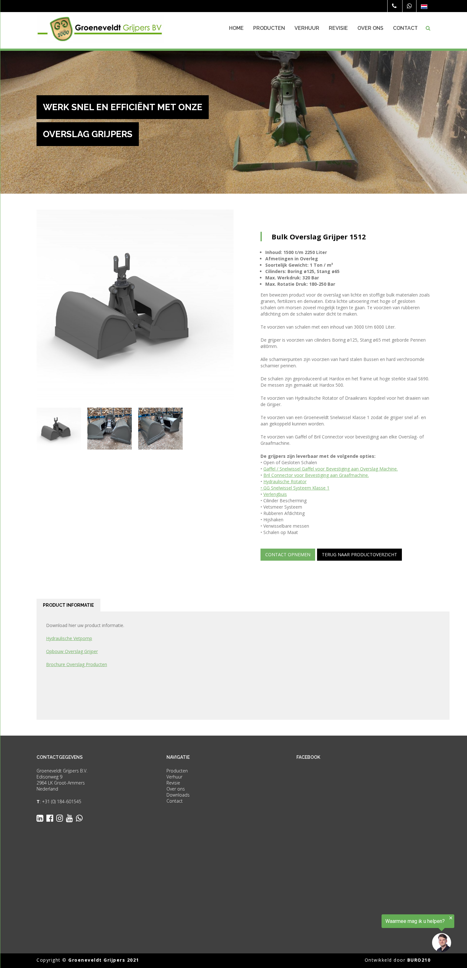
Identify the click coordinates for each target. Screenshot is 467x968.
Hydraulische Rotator (285, 481)
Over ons (370, 28)
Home (236, 28)
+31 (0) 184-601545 (61, 801)
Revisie (338, 28)
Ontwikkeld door (398, 960)
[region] (388, 933)
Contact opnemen (287, 554)
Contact (405, 28)
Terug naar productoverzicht (359, 554)
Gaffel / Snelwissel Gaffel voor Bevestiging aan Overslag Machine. (330, 469)
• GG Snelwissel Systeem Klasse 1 (295, 488)
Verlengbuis (275, 494)
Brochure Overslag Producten (76, 664)
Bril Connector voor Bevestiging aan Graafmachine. (316, 475)
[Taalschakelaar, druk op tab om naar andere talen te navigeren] (424, 6)
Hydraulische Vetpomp (69, 638)
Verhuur (306, 28)
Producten (269, 28)
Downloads (178, 795)
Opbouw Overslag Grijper (72, 651)
